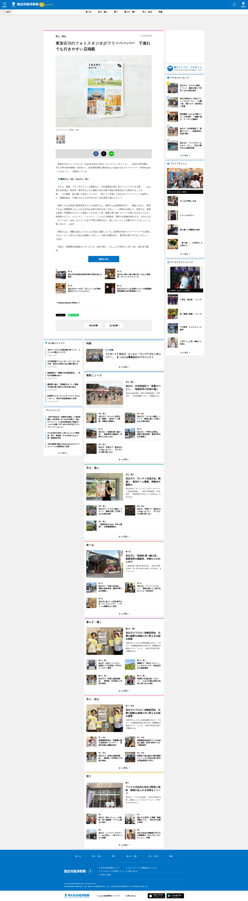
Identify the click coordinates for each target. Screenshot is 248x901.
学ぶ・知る (147, 11)
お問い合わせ (133, 871)
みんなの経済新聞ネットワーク (76, 896)
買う (116, 11)
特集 (160, 11)
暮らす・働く (130, 11)
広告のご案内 (106, 875)
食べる (88, 11)
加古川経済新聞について (110, 868)
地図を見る (104, 259)
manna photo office (67, 302)
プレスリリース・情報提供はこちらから (143, 868)
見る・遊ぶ (103, 11)
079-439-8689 (67, 167)
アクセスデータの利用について (112, 871)
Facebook (234, 5)
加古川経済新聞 (24, 4)
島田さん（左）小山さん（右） (75, 179)
